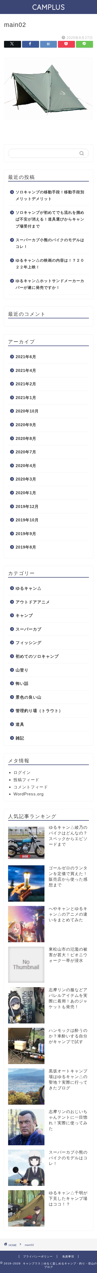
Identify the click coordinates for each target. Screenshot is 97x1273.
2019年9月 (26, 533)
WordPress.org (28, 794)
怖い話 (22, 683)
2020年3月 (26, 479)
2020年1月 (26, 492)
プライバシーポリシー (38, 1256)
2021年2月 (26, 384)
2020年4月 (26, 465)
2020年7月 (26, 452)
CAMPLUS (48, 7)
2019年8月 (26, 547)
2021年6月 (26, 356)
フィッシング (28, 642)
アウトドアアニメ (33, 602)
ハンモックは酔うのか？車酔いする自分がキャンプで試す (68, 1036)
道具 (20, 724)
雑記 (20, 738)
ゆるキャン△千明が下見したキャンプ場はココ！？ (68, 1198)
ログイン (22, 772)
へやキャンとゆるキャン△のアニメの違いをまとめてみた (68, 914)
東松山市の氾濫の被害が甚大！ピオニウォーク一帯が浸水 (68, 955)
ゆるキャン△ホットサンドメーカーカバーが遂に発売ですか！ (50, 284)
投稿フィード (26, 779)
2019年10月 (27, 520)
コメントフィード (30, 787)
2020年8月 (26, 438)
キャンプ (24, 615)
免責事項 (68, 1256)
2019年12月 (27, 506)
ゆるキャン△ (28, 588)
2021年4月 (26, 370)
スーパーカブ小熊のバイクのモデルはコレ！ (50, 243)
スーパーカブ (28, 629)
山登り (22, 670)
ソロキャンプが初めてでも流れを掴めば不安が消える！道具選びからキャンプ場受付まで (50, 219)
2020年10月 (27, 411)
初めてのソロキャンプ (37, 656)
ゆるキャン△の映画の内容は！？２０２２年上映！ (50, 263)
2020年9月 (26, 424)
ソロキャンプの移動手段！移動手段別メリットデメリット (50, 195)
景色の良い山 (28, 697)
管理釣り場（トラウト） (39, 710)
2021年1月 (26, 397)
